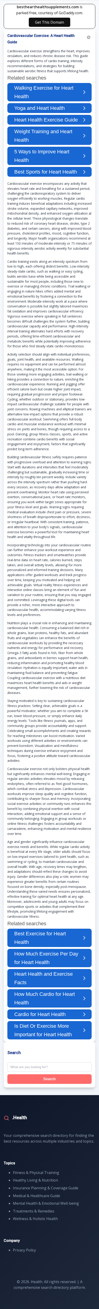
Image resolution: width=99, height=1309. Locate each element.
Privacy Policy (24, 1250)
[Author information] (89, 37)
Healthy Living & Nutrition (35, 1180)
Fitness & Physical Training (36, 1172)
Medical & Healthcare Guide (36, 1195)
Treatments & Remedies (33, 1211)
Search (49, 1079)
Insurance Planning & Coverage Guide (45, 1187)
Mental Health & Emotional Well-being (46, 1203)
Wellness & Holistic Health (35, 1218)
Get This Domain (49, 22)
